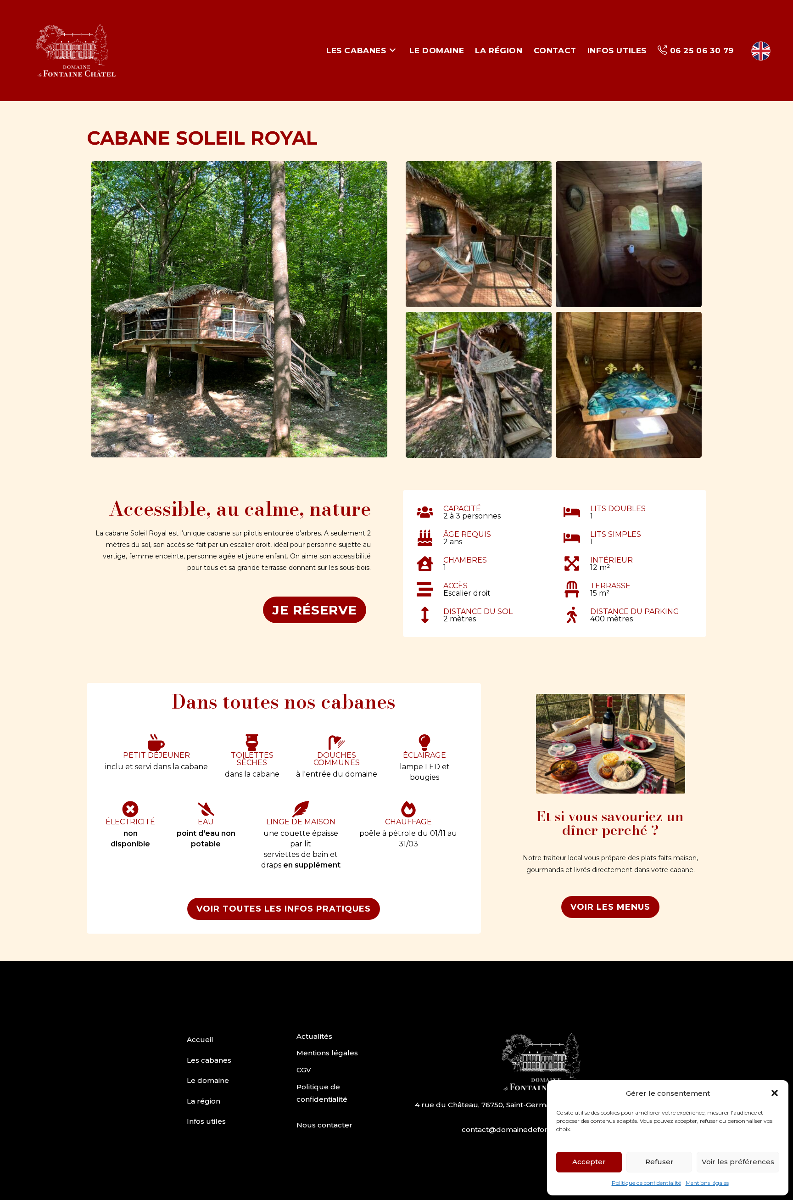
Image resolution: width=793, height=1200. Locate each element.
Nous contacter (324, 1125)
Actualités (314, 1036)
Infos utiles (206, 1121)
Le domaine (208, 1080)
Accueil (200, 1039)
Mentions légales (707, 1182)
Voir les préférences (738, 1161)
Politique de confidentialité (646, 1182)
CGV (303, 1069)
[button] (774, 1093)
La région (203, 1101)
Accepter (589, 1161)
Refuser (659, 1161)
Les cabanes (209, 1060)
